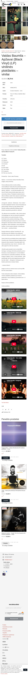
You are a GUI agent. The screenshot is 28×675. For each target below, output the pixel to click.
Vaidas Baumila (19, 136)
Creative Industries (5, 136)
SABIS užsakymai (7, 636)
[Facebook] (6, 571)
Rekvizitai (5, 628)
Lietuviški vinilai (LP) (9, 50)
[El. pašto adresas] (4, 571)
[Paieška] (21, 4)
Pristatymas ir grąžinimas (8, 634)
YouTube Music (5, 402)
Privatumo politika (10, 1)
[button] (26, 8)
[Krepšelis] (24, 4)
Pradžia (3, 50)
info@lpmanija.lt (8, 559)
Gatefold (11, 136)
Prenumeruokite (14, 127)
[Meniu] (18, 4)
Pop (14, 136)
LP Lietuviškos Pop (8, 134)
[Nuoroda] (6, 4)
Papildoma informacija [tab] (14, 146)
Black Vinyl (21, 134)
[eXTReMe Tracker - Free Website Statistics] (4, 575)
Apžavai (17, 134)
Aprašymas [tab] (14, 142)
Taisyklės (16, 1)
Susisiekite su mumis (7, 626)
